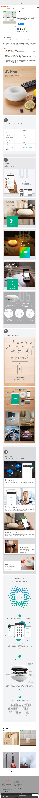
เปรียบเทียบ (29, 27)
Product (23, 31)
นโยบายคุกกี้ (6, 796)
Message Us (22, 23)
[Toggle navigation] (38, 6)
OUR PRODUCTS (17, 781)
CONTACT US (16, 782)
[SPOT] (9, 17)
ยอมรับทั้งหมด (35, 795)
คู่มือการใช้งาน (16, 789)
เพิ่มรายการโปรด (21, 27)
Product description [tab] (7, 37)
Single (26, 31)
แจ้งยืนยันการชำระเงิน (18, 784)
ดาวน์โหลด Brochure (17, 787)
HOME (15, 779)
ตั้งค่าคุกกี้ (29, 795)
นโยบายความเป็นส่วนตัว (22, 795)
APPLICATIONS (16, 785)
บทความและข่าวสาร (17, 788)
